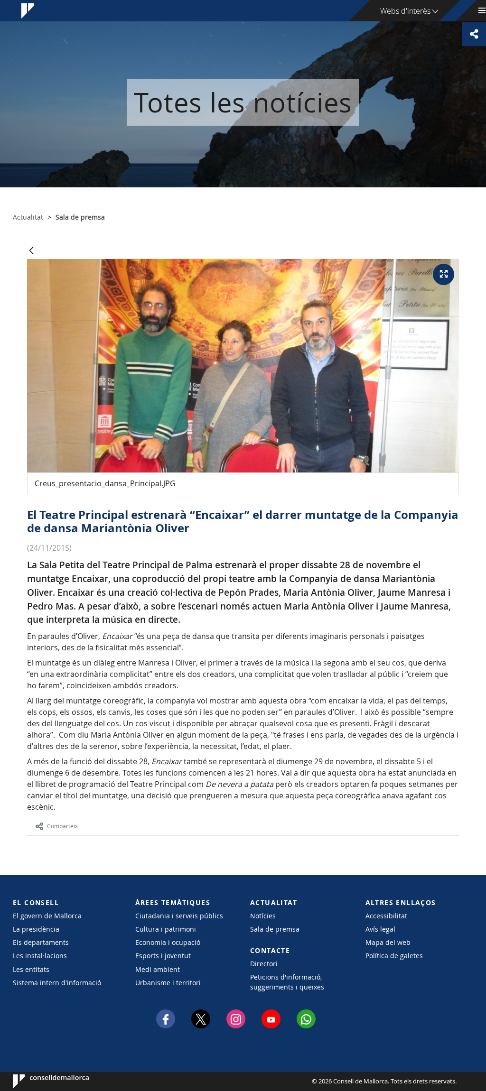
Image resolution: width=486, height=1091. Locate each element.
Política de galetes (394, 955)
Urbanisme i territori (168, 982)
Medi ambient (157, 969)
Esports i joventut (163, 955)
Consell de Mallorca (41, 1081)
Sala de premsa (274, 929)
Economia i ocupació (167, 942)
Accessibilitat (386, 915)
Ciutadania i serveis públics (179, 915)
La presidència (36, 929)
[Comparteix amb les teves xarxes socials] (474, 34)
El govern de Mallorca (47, 915)
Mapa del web (388, 942)
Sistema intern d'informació (57, 982)
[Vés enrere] (31, 251)
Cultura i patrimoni (165, 929)
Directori (264, 963)
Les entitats (31, 969)
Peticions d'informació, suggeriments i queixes (287, 981)
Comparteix (62, 826)
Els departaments (41, 942)
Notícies (263, 915)
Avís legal (380, 929)
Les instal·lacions (40, 955)
